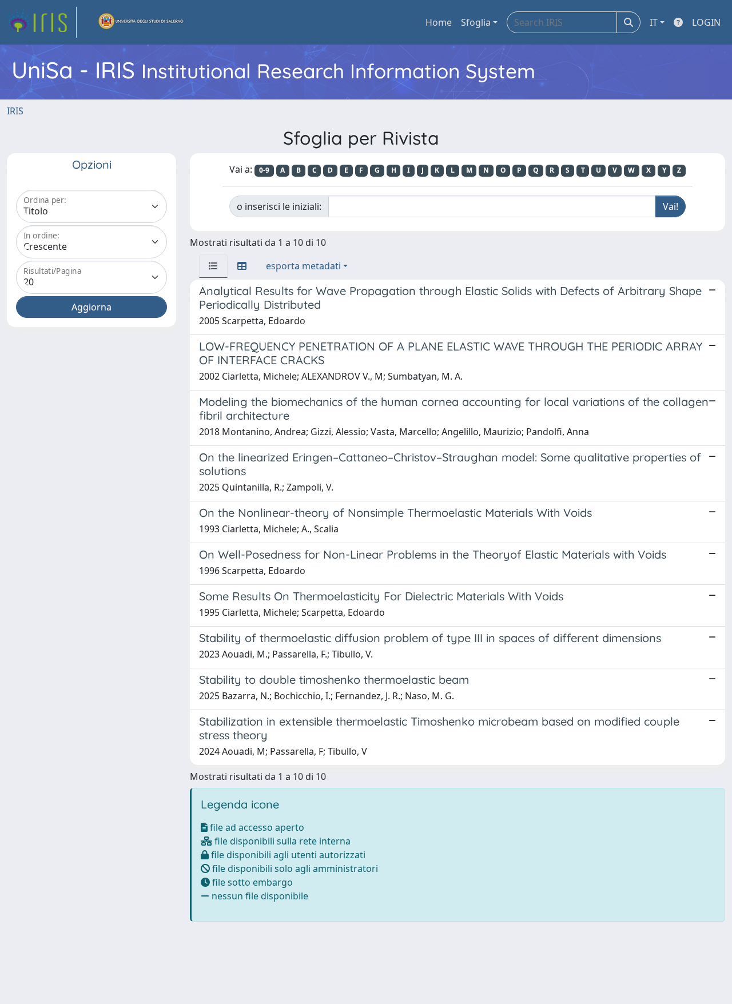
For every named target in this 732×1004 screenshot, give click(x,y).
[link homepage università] (141, 22)
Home (438, 22)
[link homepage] (42, 22)
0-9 (264, 170)
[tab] (213, 266)
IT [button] (654, 22)
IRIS (15, 111)
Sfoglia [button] (476, 22)
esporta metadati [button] (303, 266)
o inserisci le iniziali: (279, 206)
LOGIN (706, 22)
